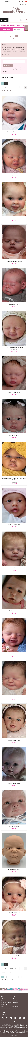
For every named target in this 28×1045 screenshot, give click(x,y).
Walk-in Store (4, 1004)
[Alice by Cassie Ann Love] (14, 548)
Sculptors (3, 1006)
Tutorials (14, 1008)
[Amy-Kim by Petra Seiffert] (14, 850)
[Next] (9, 979)
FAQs (13, 1004)
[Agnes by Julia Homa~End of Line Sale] (14, 328)
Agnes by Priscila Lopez (14, 392)
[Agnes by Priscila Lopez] (14, 373)
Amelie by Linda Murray (14, 783)
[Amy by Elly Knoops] (14, 807)
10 (5, 979)
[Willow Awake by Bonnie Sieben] (14, 112)
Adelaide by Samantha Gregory (14, 261)
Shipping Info (15, 1002)
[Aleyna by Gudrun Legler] (14, 505)
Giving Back (3, 1014)
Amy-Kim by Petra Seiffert (14, 869)
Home (14, 38)
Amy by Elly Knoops (14, 826)
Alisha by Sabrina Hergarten (14, 697)
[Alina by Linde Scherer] (14, 591)
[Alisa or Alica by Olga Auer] (14, 634)
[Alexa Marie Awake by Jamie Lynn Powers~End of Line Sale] (14, 459)
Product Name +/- (12, 87)
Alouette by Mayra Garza (14, 740)
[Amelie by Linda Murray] (14, 764)
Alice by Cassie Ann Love (14, 567)
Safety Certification (5, 1008)
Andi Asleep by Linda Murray (14, 956)
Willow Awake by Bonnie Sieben (14, 132)
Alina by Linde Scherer (14, 611)
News (2, 1000)
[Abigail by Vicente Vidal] (14, 199)
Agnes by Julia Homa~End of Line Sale (14, 347)
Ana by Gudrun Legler (14, 912)
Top (26, 28)
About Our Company (6, 1002)
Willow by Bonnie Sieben (14, 175)
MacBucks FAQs (15, 1006)
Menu (4, 20)
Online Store (4, 999)
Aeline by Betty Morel (14, 304)
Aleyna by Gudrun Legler (14, 524)
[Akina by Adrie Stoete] (14, 416)
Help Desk (14, 999)
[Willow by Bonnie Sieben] (14, 155)
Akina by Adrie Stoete (14, 435)
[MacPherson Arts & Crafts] (14, 12)
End (12, 979)
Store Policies (15, 1000)
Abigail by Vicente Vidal (14, 218)
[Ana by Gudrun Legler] (14, 893)
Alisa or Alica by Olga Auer (14, 654)
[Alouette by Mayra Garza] (14, 721)
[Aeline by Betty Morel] (14, 285)
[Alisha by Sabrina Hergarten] (14, 678)
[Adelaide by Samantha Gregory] (14, 242)
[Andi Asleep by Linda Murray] (14, 936)
